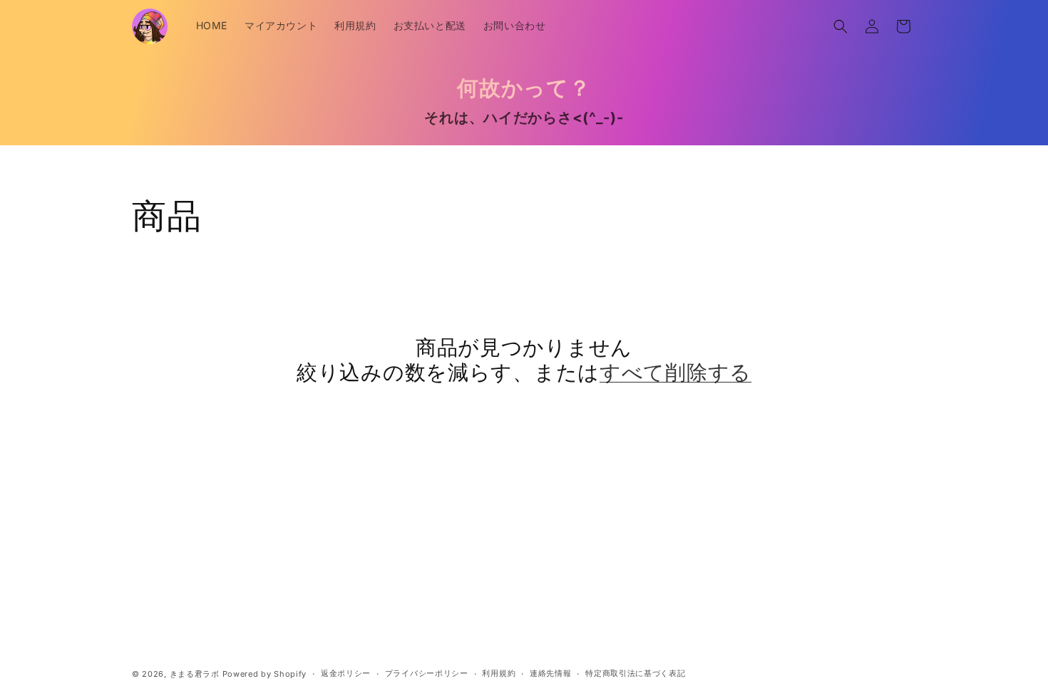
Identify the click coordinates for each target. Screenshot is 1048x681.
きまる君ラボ (195, 674)
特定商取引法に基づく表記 (635, 673)
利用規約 (498, 673)
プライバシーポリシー (426, 673)
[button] (840, 26)
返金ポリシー (346, 673)
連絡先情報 (551, 673)
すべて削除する (675, 372)
